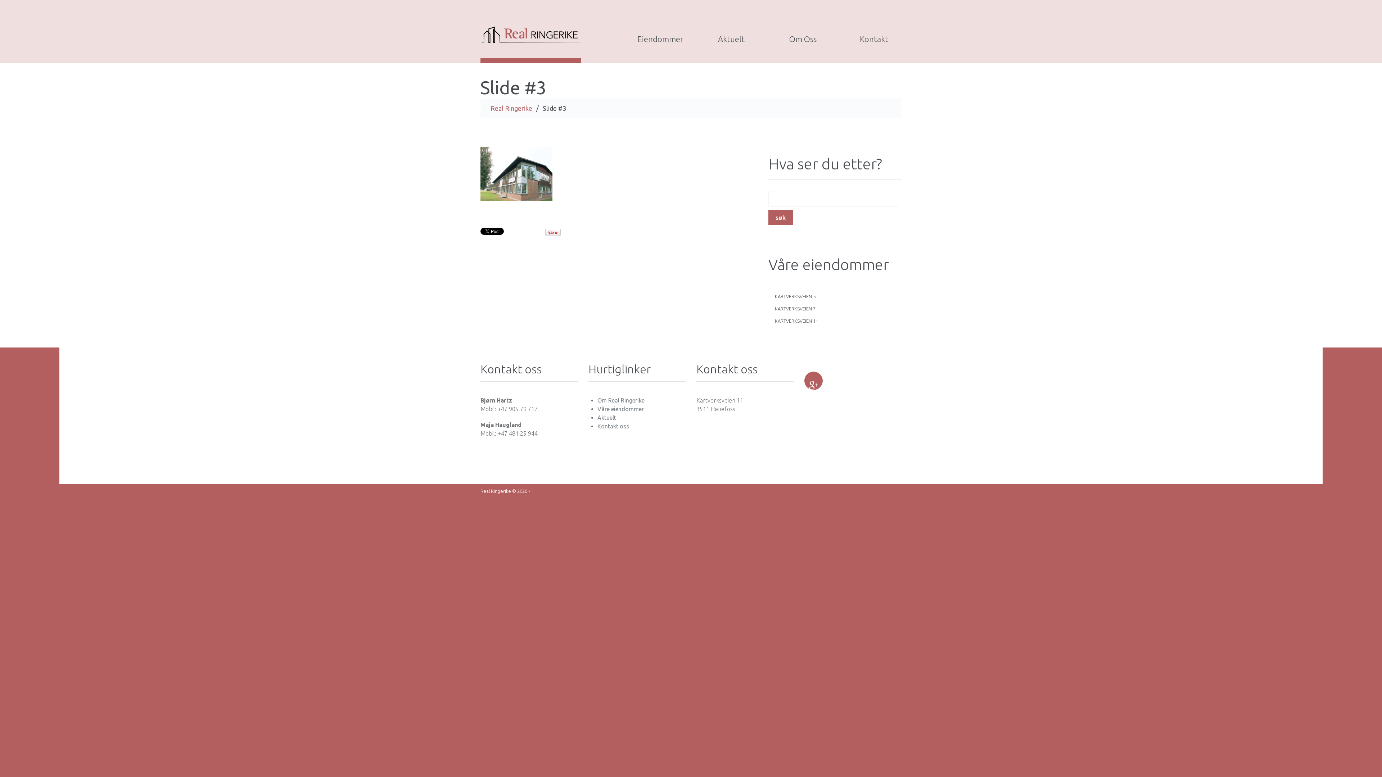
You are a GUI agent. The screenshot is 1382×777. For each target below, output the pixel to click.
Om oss (803, 39)
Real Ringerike (511, 108)
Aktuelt (731, 39)
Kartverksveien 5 (795, 296)
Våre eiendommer (620, 409)
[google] (813, 381)
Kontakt (874, 39)
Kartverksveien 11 (796, 320)
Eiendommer (660, 39)
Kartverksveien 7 (795, 308)
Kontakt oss (613, 426)
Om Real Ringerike (621, 400)
